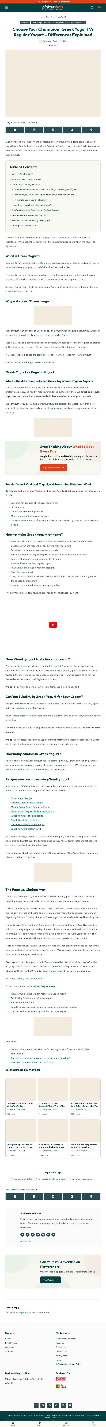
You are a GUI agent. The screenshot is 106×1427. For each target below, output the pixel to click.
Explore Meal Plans (62, 2)
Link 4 (41, 978)
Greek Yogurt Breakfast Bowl (26, 828)
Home (42, 17)
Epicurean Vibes (81, 1151)
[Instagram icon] (43, 1235)
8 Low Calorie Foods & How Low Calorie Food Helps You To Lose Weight (84, 1104)
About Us (60, 1343)
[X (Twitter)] (34, 130)
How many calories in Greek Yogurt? (29, 215)
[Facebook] (15, 130)
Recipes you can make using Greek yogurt (31, 220)
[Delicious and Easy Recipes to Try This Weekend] (85, 1131)
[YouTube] (49, 1405)
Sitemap (9, 1351)
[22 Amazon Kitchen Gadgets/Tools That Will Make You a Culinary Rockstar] (53, 1090)
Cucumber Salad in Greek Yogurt (28, 824)
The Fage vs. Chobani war (24, 225)
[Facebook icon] (22, 1235)
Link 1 (20, 978)
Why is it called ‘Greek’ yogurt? (26, 179)
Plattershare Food (17, 1109)
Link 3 (34, 978)
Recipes (9, 1338)
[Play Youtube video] (53, 625)
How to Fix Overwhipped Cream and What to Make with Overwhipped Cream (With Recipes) (51, 1146)
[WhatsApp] (72, 130)
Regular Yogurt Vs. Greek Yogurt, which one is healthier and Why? (45, 194)
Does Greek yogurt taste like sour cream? (31, 205)
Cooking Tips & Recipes (41, 22)
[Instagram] (42, 1405)
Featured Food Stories (76, 22)
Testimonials (61, 1351)
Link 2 (27, 978)
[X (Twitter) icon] (38, 1235)
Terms (58, 1360)
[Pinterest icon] (48, 1235)
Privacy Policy (62, 1355)
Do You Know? (59, 22)
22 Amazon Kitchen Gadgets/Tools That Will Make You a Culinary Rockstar (51, 1104)
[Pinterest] (36, 1405)
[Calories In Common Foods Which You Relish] (21, 1090)
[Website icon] (33, 1235)
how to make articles (22, 1179)
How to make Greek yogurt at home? (29, 200)
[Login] (99, 7)
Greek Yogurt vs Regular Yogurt (26, 184)
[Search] (92, 7)
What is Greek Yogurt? (22, 174)
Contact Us (61, 1347)
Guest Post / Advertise (66, 1338)
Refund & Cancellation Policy (68, 1364)
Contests (9, 1347)
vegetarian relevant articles (81, 1179)
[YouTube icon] (53, 1235)
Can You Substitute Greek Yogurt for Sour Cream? (35, 210)
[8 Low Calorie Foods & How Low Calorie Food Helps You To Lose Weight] (85, 1090)
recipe (13, 912)
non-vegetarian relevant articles (50, 1179)
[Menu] (6, 7)
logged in (23, 1312)
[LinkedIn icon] (27, 1235)
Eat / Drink (62, 17)
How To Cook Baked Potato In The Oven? (32, 1062)
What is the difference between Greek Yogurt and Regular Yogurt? (46, 189)
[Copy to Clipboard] (91, 130)
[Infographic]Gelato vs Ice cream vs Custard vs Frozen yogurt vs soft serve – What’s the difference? (20, 1146)
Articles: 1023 (25, 1241)
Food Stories (51, 17)
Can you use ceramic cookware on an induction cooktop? (40, 1058)
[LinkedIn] (53, 130)
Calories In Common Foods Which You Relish (20, 1104)
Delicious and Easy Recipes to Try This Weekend (84, 1146)
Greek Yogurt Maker (31, 362)
